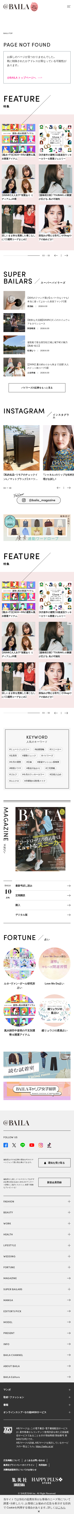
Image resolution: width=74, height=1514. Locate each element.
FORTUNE (9, 1267)
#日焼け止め (55, 774)
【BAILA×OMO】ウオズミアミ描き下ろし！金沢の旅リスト (17, 237)
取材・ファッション (13, 1397)
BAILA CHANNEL (13, 1355)
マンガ (7, 1389)
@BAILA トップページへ (21, 77)
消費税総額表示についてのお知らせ (19, 1469)
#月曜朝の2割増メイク (34, 781)
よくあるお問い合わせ (34, 1460)
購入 (17, 905)
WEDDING (9, 1256)
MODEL (8, 1322)
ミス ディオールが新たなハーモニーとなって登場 (55, 157)
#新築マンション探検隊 (48, 762)
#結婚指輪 (39, 749)
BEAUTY (8, 1212)
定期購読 (20, 895)
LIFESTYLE (9, 1245)
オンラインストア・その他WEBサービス (24, 1412)
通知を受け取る (56, 1162)
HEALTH (8, 1234)
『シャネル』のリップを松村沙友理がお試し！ (20, 476)
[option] (37, 184)
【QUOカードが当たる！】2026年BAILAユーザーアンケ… (54, 237)
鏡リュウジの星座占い (54, 1030)
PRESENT (9, 1333)
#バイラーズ (47, 755)
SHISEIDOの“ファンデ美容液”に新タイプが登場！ (55, 197)
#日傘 (29, 762)
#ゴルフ (13, 774)
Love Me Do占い (54, 983)
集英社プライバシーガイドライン (18, 1465)
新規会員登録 (54, 1182)
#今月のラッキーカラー (33, 774)
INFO (6, 1344)
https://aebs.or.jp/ (44, 1446)
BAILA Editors (11, 1377)
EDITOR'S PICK (12, 1311)
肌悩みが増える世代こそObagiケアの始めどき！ (18, 197)
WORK (7, 1223)
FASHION (8, 1201)
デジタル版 (21, 914)
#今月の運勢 (15, 762)
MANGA (8, 1300)
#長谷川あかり (33, 768)
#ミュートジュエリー (19, 749)
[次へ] (69, 487)
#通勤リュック (29, 755)
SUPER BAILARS (12, 1289)
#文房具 (13, 755)
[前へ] (58, 487)
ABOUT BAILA (11, 1366)
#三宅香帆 (50, 768)
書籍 (5, 1404)
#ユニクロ (14, 781)
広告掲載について (11, 1460)
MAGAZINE (10, 1278)
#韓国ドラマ (15, 768)
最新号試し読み (23, 885)
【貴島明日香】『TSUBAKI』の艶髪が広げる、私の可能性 (18, 157)
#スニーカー (55, 749)
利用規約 (43, 1465)
